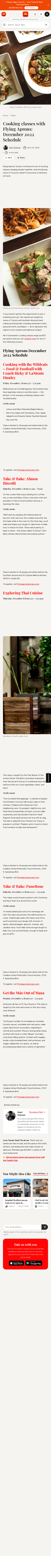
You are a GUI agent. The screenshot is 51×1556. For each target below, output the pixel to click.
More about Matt (36, 1112)
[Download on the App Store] (16, 1263)
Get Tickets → (31, 8)
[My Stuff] (35, 14)
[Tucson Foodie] (25, 14)
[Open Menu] (47, 14)
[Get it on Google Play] (33, 1263)
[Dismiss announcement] (48, 5)
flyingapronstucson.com (28, 470)
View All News (39, 1173)
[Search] (46, 25)
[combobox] (24, 24)
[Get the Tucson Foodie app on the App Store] (3, 14)
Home (5, 116)
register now (30, 339)
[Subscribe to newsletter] (44, 1227)
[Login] (41, 14)
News (13, 116)
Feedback (48, 778)
